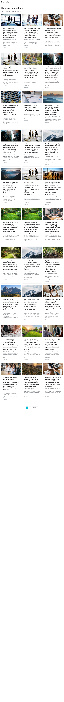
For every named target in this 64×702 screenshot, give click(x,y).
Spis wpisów (52, 2)
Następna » (35, 407)
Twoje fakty (5, 2)
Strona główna (59, 2)
